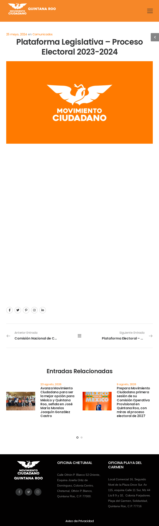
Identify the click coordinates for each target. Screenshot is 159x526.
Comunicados (43, 34)
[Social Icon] (9, 310)
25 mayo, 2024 (16, 34)
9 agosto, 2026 (126, 384)
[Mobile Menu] (150, 11)
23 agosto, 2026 (50, 384)
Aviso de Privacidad (79, 521)
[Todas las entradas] (79, 336)
